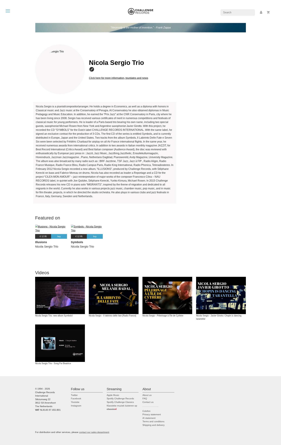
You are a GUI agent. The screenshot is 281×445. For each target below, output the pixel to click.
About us (147, 395)
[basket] (268, 12)
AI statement (148, 418)
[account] (261, 12)
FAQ (144, 398)
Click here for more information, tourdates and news (118, 78)
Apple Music (113, 395)
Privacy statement (151, 414)
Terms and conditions (153, 421)
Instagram (76, 405)
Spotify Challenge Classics (120, 402)
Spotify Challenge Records (120, 398)
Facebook (76, 398)
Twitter (74, 395)
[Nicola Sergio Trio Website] (93, 69)
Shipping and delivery (153, 425)
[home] (140, 11)
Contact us (148, 402)
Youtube (75, 402)
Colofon (146, 411)
